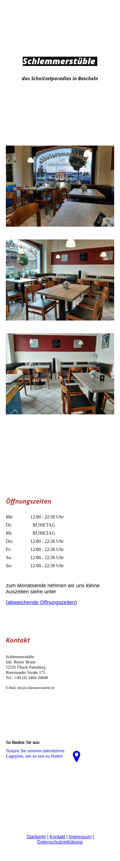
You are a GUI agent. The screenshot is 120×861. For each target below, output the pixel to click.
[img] (60, 112)
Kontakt (57, 836)
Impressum (80, 836)
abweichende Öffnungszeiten (41, 602)
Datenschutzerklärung (60, 841)
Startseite (36, 836)
